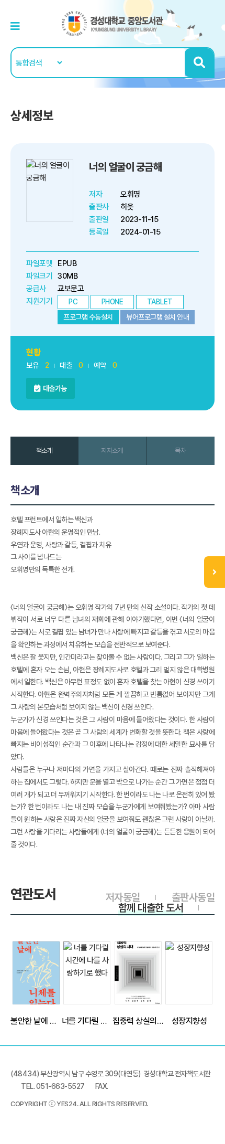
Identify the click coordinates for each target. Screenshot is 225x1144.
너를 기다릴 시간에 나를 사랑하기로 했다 (87, 1021)
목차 (180, 450)
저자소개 (112, 450)
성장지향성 (189, 1021)
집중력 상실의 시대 (138, 1021)
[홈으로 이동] (112, 23)
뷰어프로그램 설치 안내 (157, 317)
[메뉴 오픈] (214, 572)
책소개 (44, 450)
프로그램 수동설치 (88, 317)
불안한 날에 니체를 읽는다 (36, 1021)
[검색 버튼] (199, 62)
